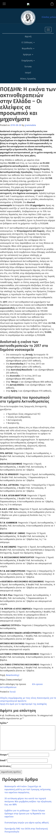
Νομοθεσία (27, 48)
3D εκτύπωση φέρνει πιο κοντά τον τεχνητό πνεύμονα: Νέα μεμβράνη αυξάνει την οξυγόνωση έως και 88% (27, 801)
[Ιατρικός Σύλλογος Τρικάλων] (28, 4)
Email (3, 760)
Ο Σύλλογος (27, 42)
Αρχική (28, 36)
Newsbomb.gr (12, 675)
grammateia (30, 125)
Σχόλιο (4, 723)
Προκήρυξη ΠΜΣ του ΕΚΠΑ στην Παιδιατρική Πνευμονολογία (26, 830)
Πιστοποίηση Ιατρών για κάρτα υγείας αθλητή (26, 822)
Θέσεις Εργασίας (28, 78)
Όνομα (4, 754)
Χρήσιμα (27, 54)
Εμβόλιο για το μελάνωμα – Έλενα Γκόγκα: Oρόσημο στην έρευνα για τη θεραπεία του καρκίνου (24, 813)
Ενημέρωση (27, 60)
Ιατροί (28, 72)
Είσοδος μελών (49, 17)
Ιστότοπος (5, 766)
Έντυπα (28, 66)
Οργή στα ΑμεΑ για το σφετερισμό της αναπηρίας (23, 704)
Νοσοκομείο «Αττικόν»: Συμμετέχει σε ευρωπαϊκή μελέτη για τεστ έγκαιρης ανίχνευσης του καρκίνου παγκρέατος (27, 789)
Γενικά (13, 692)
